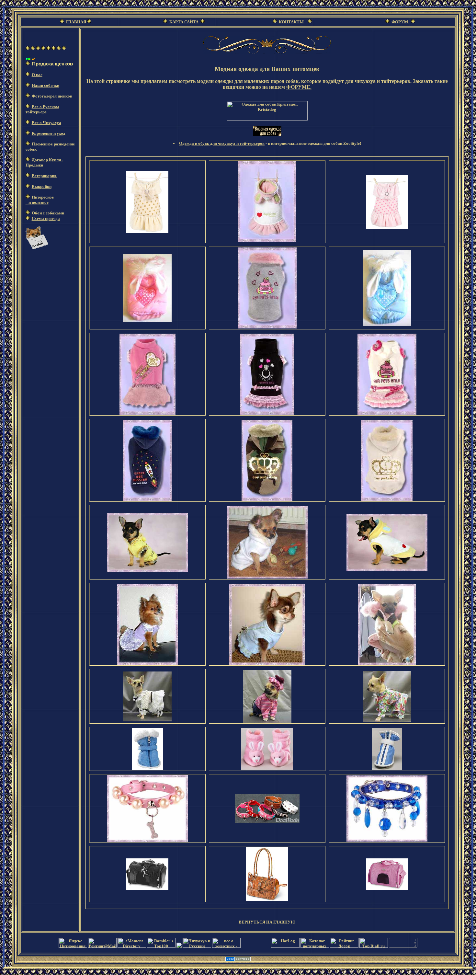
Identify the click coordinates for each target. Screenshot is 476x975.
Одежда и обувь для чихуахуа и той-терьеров (222, 143)
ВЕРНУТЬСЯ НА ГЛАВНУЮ (267, 922)
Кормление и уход (48, 133)
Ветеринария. (44, 175)
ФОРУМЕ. (299, 87)
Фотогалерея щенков (52, 96)
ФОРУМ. (400, 21)
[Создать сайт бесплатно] (238, 960)
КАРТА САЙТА (183, 21)
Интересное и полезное (40, 200)
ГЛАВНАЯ (76, 21)
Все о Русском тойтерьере (42, 109)
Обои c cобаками (48, 213)
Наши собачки (45, 85)
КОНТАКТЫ (291, 21)
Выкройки (41, 186)
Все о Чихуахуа (46, 122)
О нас (37, 74)
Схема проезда (46, 218)
